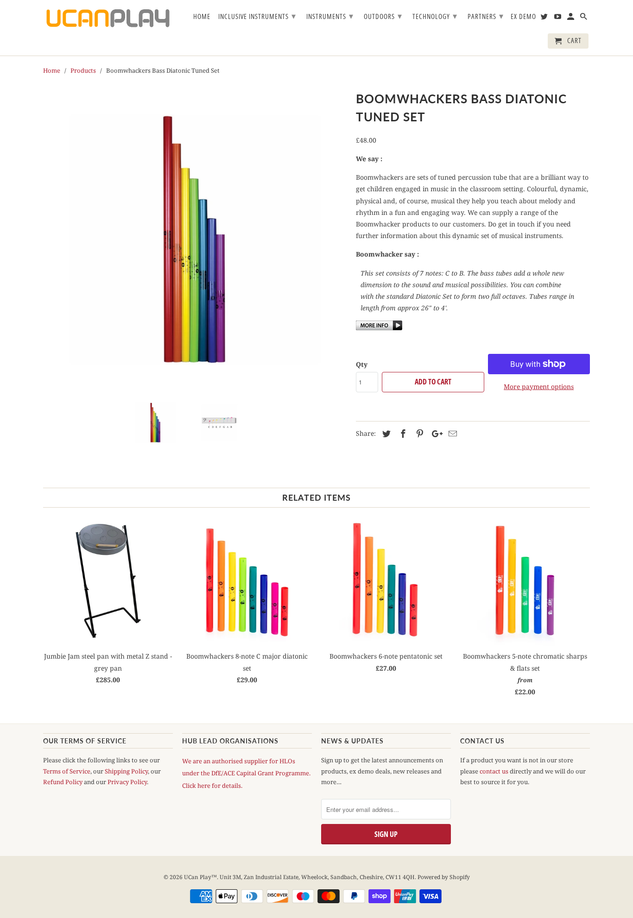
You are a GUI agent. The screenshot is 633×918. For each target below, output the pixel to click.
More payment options (539, 386)
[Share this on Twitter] (385, 433)
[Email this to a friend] (451, 433)
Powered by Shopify (444, 877)
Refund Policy (62, 782)
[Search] (584, 18)
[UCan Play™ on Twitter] (545, 18)
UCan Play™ (200, 877)
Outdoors (383, 15)
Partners (486, 15)
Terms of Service (66, 771)
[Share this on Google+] (434, 433)
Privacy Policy (127, 782)
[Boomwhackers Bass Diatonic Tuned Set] (195, 239)
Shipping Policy (126, 771)
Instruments (330, 15)
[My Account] (571, 18)
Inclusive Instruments (257, 15)
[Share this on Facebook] (401, 433)
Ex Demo (523, 17)
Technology (434, 15)
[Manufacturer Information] (379, 327)
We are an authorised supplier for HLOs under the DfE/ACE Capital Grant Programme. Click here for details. (246, 773)
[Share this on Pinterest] (418, 433)
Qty (361, 364)
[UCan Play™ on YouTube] (558, 18)
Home (201, 17)
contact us (494, 771)
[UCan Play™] (108, 18)
